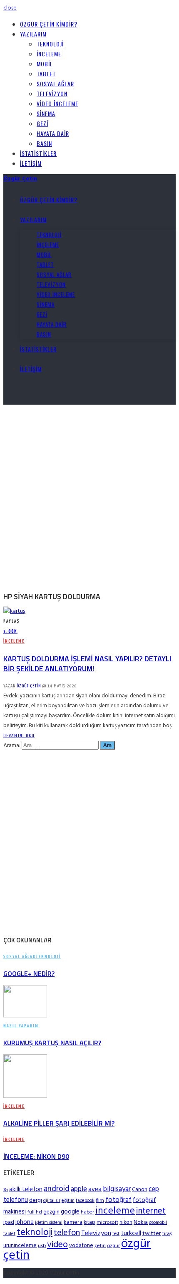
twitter (151, 1233)
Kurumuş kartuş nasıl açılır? (52, 1043)
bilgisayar (117, 1189)
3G (5, 1190)
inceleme (115, 1211)
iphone (24, 1222)
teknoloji (34, 1232)
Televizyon (52, 93)
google (70, 1212)
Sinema (46, 113)
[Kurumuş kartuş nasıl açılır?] (25, 1016)
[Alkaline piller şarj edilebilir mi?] (25, 1096)
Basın (44, 143)
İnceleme (49, 53)
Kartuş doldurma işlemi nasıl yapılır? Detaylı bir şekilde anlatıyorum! (87, 663)
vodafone (81, 1245)
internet (151, 1211)
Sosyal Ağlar (55, 83)
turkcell (131, 1233)
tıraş (167, 1234)
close (10, 8)
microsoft (107, 1222)
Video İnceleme (57, 103)
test (115, 1234)
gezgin (51, 1212)
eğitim (68, 1200)
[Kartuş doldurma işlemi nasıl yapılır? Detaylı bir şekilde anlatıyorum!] (14, 611)
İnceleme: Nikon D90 (36, 1156)
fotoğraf (118, 1200)
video (57, 1245)
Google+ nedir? (29, 973)
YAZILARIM (33, 33)
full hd (34, 1212)
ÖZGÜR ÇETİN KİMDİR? (48, 23)
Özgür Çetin (29, 686)
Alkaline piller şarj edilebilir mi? (58, 1123)
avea (95, 1189)
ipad (8, 1222)
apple (79, 1189)
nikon (125, 1222)
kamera (73, 1222)
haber (87, 1212)
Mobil (45, 63)
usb (42, 1246)
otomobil (158, 1222)
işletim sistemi (48, 1222)
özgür (113, 1246)
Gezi (42, 123)
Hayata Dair (53, 133)
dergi (35, 1200)
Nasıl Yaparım (21, 1026)
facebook (85, 1200)
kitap (89, 1222)
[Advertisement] (89, 494)
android (57, 1189)
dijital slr (51, 1200)
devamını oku (19, 735)
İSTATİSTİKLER (38, 153)
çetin (100, 1246)
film (100, 1201)
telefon (67, 1233)
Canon (139, 1189)
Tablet (46, 73)
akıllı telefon (25, 1189)
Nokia (141, 1222)
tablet (9, 1234)
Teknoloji (50, 43)
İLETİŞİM (31, 163)
